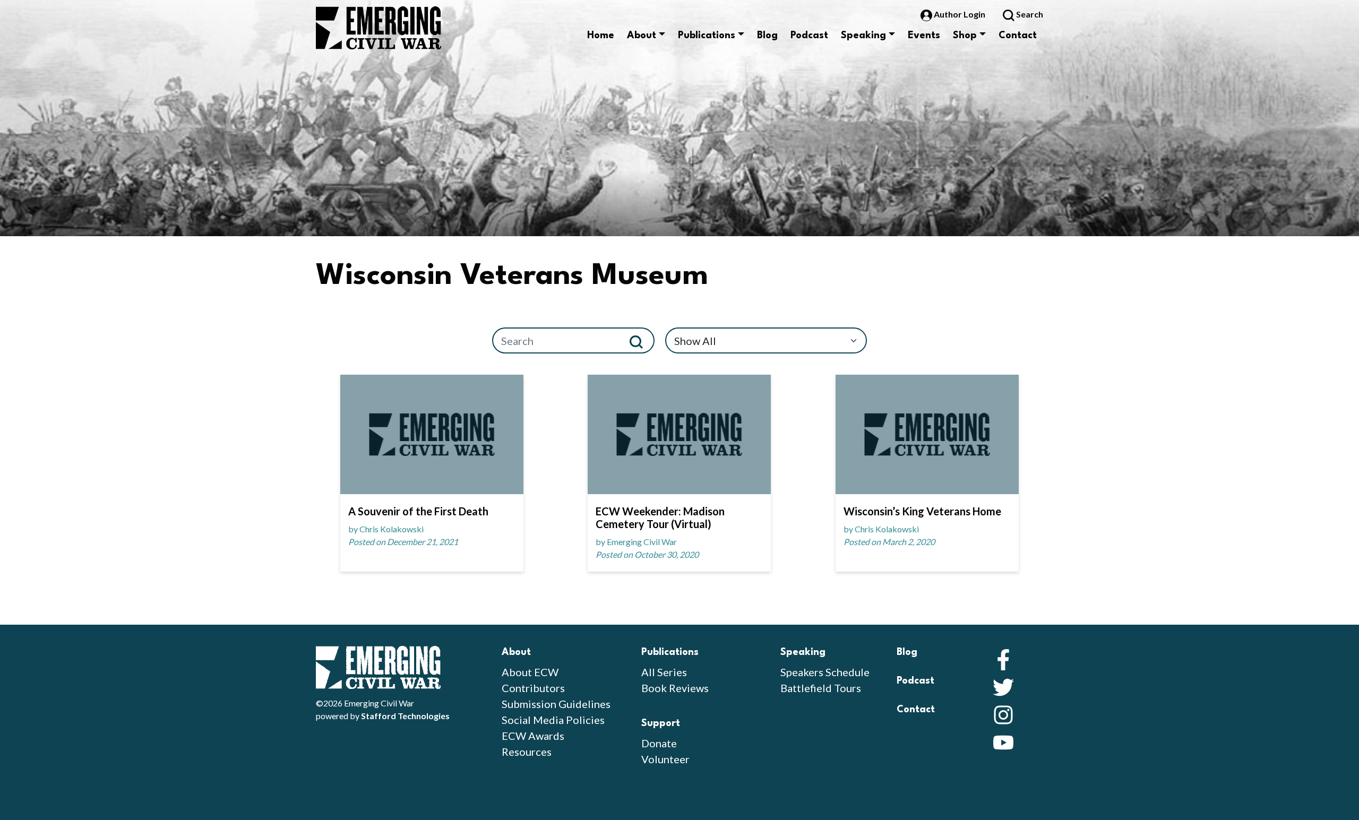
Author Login (959, 14)
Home (600, 35)
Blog (767, 35)
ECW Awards (533, 735)
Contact (1018, 35)
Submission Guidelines (556, 703)
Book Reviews (675, 687)
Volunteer (665, 759)
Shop (965, 35)
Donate (659, 743)
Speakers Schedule (825, 672)
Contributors (533, 687)
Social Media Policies (553, 719)
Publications (706, 35)
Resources (527, 751)
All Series (664, 672)
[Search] (640, 340)
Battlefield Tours (820, 687)
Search (1028, 14)
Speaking (863, 35)
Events (924, 35)
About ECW (530, 672)
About (641, 35)
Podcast (809, 35)
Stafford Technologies (405, 716)
